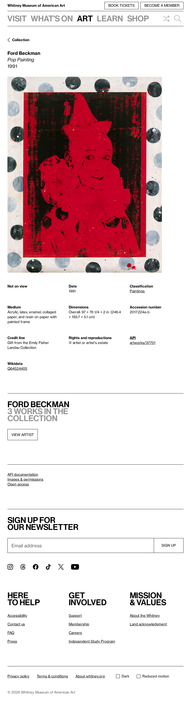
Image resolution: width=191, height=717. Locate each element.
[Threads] (23, 566)
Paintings (137, 291)
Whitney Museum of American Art (36, 5)
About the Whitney (145, 615)
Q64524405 (17, 368)
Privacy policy (18, 676)
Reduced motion (155, 676)
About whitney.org (90, 676)
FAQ (10, 633)
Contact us (16, 624)
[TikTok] (48, 566)
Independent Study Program (92, 641)
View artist (22, 435)
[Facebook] (35, 566)
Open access (18, 484)
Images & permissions (25, 479)
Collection (20, 40)
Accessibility (17, 615)
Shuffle (166, 18)
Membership (79, 624)
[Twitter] (61, 566)
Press (12, 641)
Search (178, 18)
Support (75, 615)
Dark (125, 676)
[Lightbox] (84, 175)
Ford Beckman (23, 53)
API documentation (22, 474)
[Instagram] (10, 566)
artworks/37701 (142, 342)
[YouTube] (75, 566)
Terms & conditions (52, 676)
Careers (75, 633)
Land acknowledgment (148, 624)
